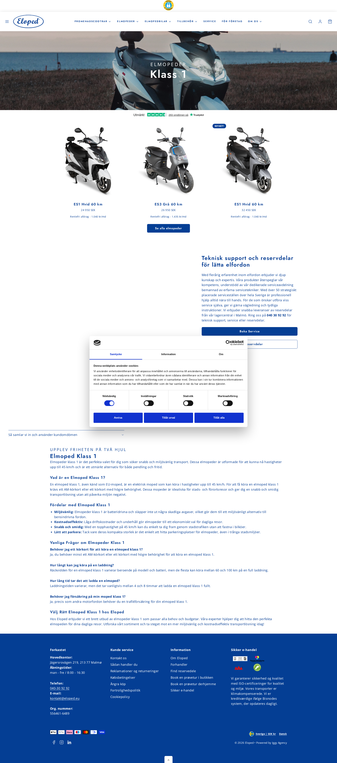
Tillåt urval (168, 417)
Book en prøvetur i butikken (192, 677)
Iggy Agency (279, 742)
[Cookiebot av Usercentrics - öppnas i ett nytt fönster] (228, 342)
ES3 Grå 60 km (168, 204)
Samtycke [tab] (116, 354)
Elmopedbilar (156, 21)
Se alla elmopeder (168, 228)
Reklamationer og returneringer (134, 671)
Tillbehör (185, 21)
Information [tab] (168, 354)
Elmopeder (126, 21)
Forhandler (179, 664)
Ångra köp (118, 684)
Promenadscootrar (91, 21)
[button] (168, 6)
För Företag (232, 21)
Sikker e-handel (182, 690)
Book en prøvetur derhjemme (193, 684)
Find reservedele (183, 671)
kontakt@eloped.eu (65, 698)
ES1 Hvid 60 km (88, 204)
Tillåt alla (218, 417)
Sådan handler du (124, 664)
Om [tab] (221, 354)
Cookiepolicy (120, 697)
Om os (253, 21)
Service (209, 21)
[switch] (149, 403)
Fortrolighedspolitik (125, 690)
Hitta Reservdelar (249, 344)
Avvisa (118, 417)
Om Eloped (179, 658)
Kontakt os (118, 658)
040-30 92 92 (59, 688)
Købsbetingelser (122, 677)
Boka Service (250, 331)
